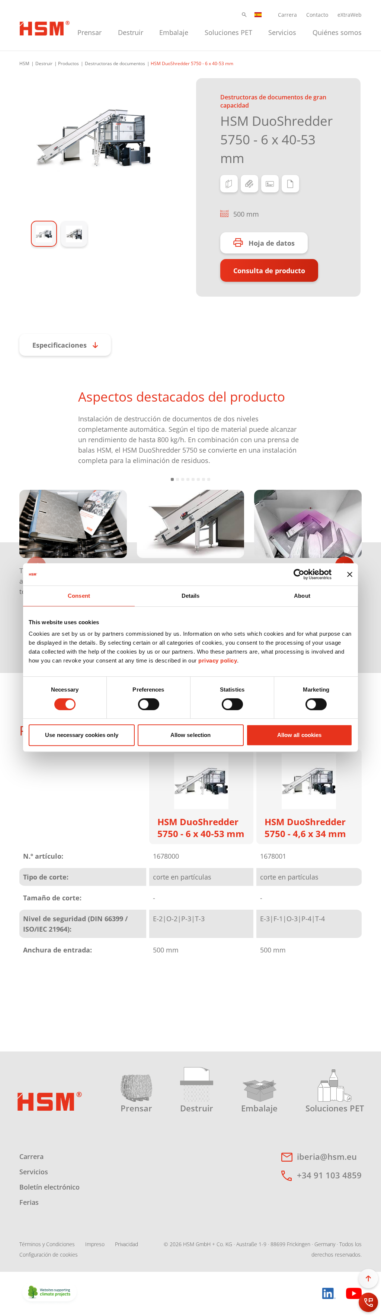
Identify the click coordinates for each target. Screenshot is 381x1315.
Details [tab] (191, 596)
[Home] (44, 27)
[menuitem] (89, 31)
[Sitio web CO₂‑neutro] (49, 1292)
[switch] (148, 704)
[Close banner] (349, 574)
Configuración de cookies (48, 1254)
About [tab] (302, 596)
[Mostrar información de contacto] (368, 1302)
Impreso (95, 1244)
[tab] (94, 137)
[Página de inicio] (49, 1100)
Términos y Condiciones (47, 1244)
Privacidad (126, 1244)
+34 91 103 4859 (329, 1175)
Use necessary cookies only (81, 735)
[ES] (258, 14)
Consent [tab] (79, 596)
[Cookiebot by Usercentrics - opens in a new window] (299, 574)
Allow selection (190, 735)
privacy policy (217, 660)
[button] (244, 15)
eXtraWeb (349, 14)
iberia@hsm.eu (327, 1156)
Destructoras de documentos (115, 63)
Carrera (287, 14)
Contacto (317, 14)
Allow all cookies (299, 735)
